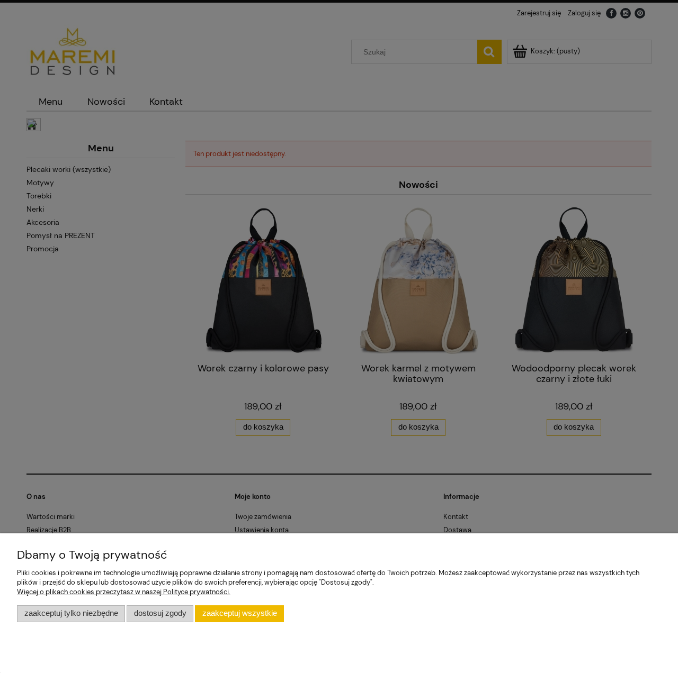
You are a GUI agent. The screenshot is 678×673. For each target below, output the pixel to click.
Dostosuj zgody (160, 613)
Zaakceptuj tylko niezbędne (71, 613)
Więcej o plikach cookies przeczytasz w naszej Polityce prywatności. (123, 591)
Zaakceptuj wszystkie (239, 613)
